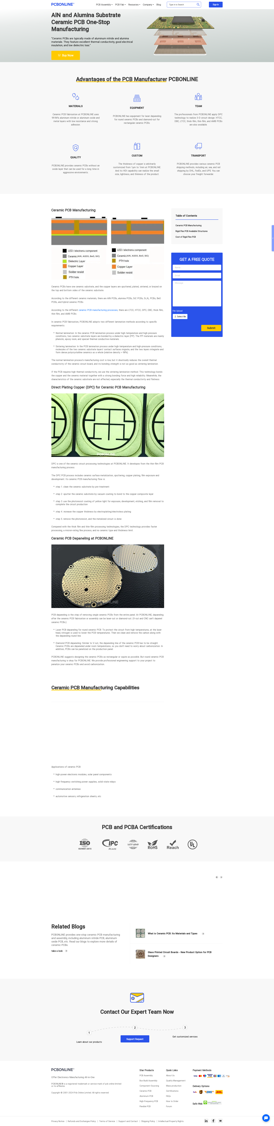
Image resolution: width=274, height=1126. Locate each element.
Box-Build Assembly (148, 1080)
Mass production (173, 1086)
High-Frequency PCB (149, 1101)
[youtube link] (220, 1121)
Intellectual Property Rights (171, 1121)
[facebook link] (213, 1121)
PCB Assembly (146, 1075)
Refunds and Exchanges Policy (82, 1121)
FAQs (168, 1096)
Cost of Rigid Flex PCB (186, 237)
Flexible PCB (145, 1106)
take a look (57, 950)
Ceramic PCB (145, 1091)
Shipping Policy (148, 1121)
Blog (158, 4)
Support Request (134, 1039)
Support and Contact (128, 1121)
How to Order (172, 1101)
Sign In (216, 4)
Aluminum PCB (146, 1096)
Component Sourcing (149, 1086)
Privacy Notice (58, 1121)
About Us (170, 1075)
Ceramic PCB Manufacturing (189, 225)
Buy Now (67, 55)
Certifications (172, 1091)
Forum (169, 1106)
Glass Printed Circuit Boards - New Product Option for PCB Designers (179, 954)
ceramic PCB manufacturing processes (98, 310)
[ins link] (206, 1121)
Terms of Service (107, 1121)
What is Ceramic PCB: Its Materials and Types (172, 933)
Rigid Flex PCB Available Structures (191, 231)
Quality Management (176, 1080)
